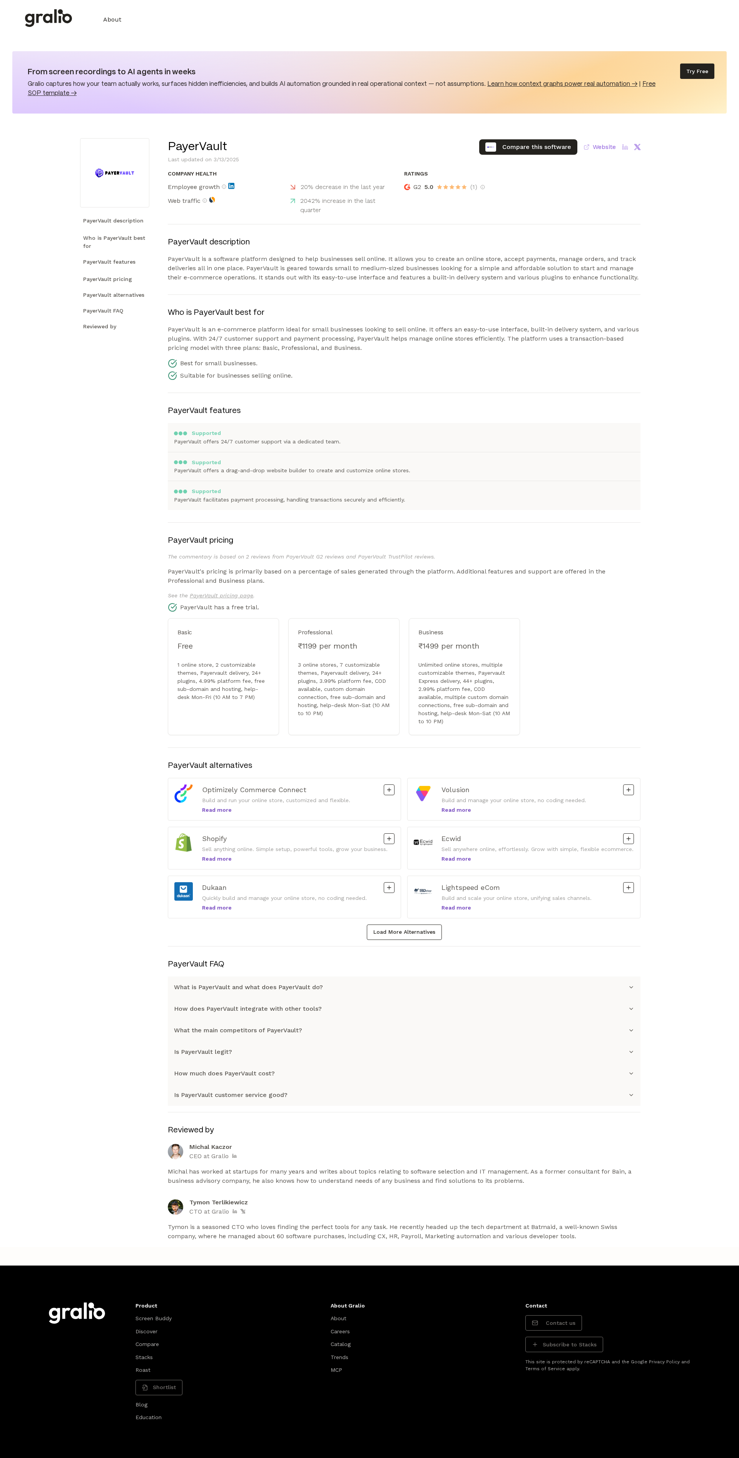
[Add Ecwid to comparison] (628, 838)
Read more (217, 810)
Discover (146, 1331)
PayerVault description (113, 220)
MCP (336, 1370)
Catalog (341, 1344)
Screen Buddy (153, 1318)
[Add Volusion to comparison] (628, 789)
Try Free (697, 71)
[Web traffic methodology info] (204, 200)
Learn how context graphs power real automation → (562, 84)
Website (604, 146)
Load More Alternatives (404, 932)
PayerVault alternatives (113, 295)
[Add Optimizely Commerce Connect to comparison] (389, 789)
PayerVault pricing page (221, 595)
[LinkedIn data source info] (231, 186)
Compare (147, 1344)
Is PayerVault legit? (203, 1051)
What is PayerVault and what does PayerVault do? (248, 987)
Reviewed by (99, 326)
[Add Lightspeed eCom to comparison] (628, 887)
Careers (340, 1331)
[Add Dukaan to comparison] (389, 887)
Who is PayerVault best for (114, 242)
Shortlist (164, 1387)
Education (148, 1417)
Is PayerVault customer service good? (231, 1095)
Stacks (144, 1357)
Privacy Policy (664, 1361)
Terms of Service (545, 1368)
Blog (141, 1404)
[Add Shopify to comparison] (389, 838)
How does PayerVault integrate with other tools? (248, 1008)
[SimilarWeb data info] (212, 200)
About (112, 19)
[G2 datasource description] (482, 187)
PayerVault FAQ (103, 311)
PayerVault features (109, 262)
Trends (339, 1357)
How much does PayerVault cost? (224, 1073)
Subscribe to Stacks (570, 1344)
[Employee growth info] (224, 186)
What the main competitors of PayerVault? (238, 1030)
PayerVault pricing (107, 279)
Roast (142, 1370)
